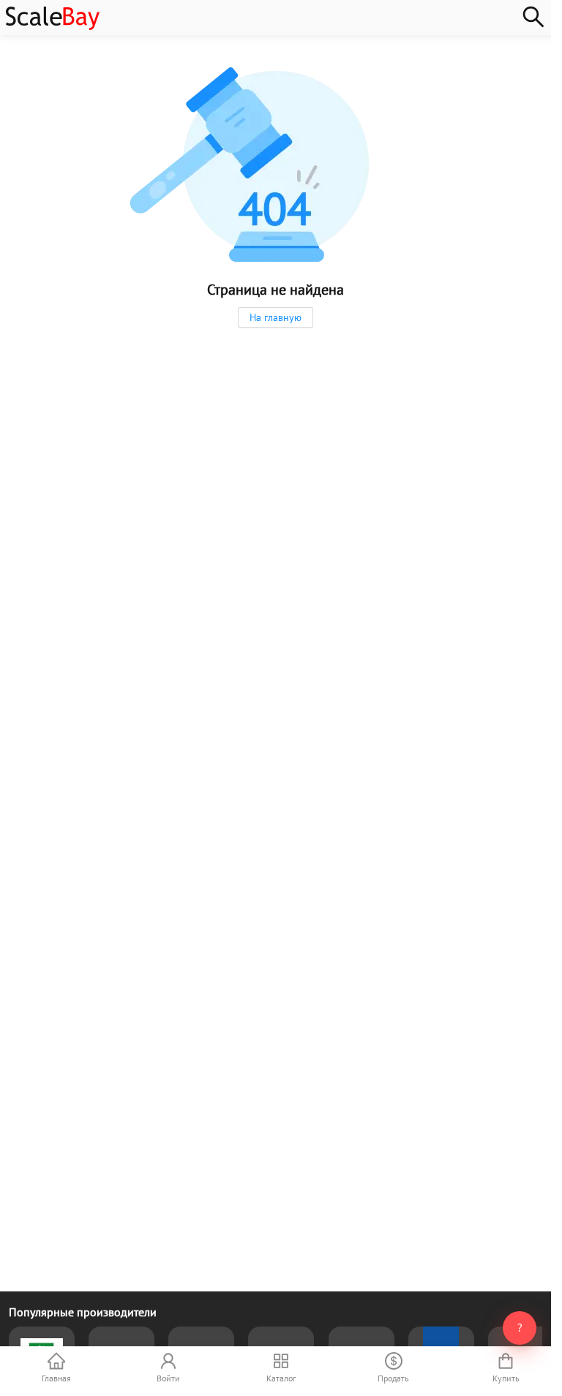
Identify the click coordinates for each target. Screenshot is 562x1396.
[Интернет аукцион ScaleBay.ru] (53, 26)
